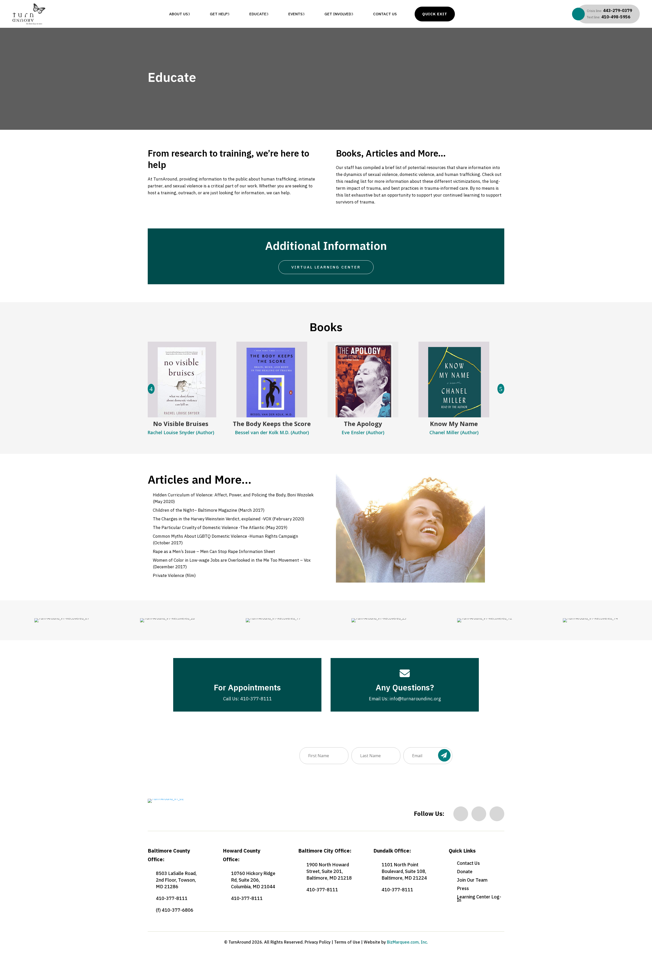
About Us (178, 13)
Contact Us (385, 13)
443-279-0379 (609, 10)
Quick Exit (434, 13)
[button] (500, 389)
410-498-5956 (608, 16)
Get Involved (337, 13)
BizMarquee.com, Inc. (407, 942)
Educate (257, 13)
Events (295, 13)
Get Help (218, 13)
